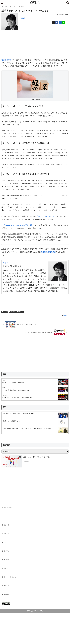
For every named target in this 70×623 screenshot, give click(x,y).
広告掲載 (6, 559)
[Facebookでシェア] (56, 22)
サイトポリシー (8, 542)
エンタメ (5, 395)
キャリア (5, 311)
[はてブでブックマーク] (60, 22)
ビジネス (13, 311)
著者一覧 (6, 525)
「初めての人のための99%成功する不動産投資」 (19, 225)
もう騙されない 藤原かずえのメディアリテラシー (37, 457)
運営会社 (6, 585)
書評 (4, 407)
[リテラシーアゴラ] (11, 461)
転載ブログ (21, 311)
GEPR (5, 516)
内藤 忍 (22, 18)
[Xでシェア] (53, 22)
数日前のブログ (7, 60)
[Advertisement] (35, 44)
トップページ (8, 507)
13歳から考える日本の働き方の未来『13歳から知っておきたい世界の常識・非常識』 (26, 428)
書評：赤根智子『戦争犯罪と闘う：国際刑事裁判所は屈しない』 (20, 413)
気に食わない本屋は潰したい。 (11, 421)
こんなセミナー (51, 195)
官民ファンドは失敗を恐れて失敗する (13, 383)
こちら (38, 228)
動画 (4, 374)
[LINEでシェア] (63, 22)
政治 (3, 380)
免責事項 (6, 594)
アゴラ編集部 (26, 461)
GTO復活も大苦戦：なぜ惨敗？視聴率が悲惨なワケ (17, 397)
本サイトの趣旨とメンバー (11, 577)
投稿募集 (6, 551)
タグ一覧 (6, 533)
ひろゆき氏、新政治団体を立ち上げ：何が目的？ (16, 390)
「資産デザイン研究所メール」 (46, 216)
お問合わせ (7, 568)
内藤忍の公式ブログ (48, 252)
